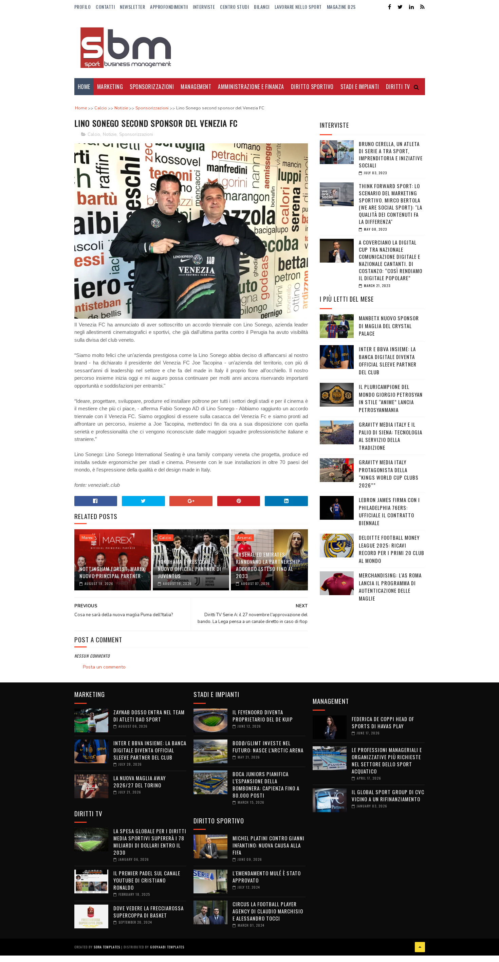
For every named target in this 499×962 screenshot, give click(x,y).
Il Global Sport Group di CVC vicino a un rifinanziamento (388, 795)
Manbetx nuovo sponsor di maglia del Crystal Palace (389, 325)
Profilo (82, 6)
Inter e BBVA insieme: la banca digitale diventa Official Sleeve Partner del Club (388, 360)
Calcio (94, 134)
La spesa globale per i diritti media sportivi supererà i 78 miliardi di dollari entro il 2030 (149, 841)
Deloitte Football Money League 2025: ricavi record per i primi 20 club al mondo (391, 549)
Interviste (204, 6)
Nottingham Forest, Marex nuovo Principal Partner (112, 572)
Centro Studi (234, 6)
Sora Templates (107, 946)
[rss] (422, 7)
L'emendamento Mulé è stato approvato (267, 876)
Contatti (105, 6)
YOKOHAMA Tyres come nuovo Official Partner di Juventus (189, 569)
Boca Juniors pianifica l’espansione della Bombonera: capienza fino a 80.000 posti (266, 784)
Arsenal (244, 537)
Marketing (110, 87)
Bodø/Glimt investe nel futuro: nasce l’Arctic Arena (268, 746)
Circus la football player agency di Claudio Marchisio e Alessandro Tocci (268, 911)
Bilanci (262, 6)
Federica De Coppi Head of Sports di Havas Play (383, 722)
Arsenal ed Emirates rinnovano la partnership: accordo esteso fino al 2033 (269, 565)
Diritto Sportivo (312, 87)
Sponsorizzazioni (152, 87)
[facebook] (389, 7)
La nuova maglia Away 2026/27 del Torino (139, 781)
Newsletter (132, 6)
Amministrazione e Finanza (251, 87)
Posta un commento (104, 667)
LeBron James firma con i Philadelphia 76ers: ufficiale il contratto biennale (389, 511)
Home (84, 87)
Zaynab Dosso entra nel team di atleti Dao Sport (149, 715)
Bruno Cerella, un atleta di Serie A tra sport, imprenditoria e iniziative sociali (391, 154)
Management (196, 87)
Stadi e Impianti (359, 87)
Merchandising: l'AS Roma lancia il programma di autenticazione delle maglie (390, 586)
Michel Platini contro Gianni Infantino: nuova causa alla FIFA (268, 845)
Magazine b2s (341, 6)
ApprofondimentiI (169, 6)
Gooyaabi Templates (167, 946)
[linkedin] (411, 7)
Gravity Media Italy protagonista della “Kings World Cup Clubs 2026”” (389, 473)
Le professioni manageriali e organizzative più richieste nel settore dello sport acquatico (387, 760)
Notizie (109, 134)
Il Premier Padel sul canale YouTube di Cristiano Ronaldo (146, 880)
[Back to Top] (420, 947)
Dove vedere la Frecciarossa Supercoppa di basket (148, 911)
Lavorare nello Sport (298, 6)
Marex (87, 537)
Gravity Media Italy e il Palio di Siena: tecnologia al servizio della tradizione (390, 436)
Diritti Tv (398, 87)
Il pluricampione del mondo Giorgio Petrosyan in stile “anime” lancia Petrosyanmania (391, 398)
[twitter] (400, 7)
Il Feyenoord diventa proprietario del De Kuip (263, 715)
